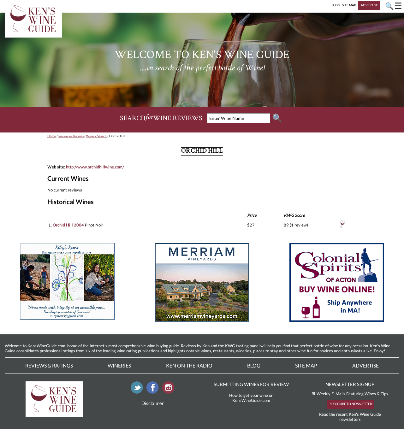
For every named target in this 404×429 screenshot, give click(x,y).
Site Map (306, 365)
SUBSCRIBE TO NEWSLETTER (351, 404)
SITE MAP (349, 5)
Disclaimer (152, 403)
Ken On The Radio (189, 365)
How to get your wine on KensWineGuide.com (251, 398)
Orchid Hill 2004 (69, 224)
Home (51, 136)
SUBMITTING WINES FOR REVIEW (251, 384)
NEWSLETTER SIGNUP (349, 384)
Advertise (365, 365)
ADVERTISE (369, 5)
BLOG (336, 5)
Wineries (119, 365)
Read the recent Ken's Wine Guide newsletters (350, 417)
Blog (253, 365)
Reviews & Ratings (71, 136)
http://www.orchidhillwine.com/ (95, 166)
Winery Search (96, 136)
